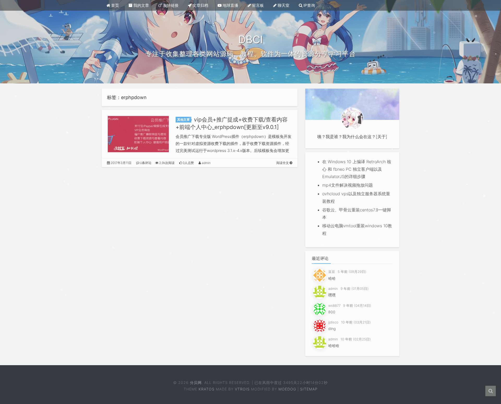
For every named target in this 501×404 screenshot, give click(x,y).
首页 (114, 5)
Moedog (287, 389)
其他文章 (183, 119)
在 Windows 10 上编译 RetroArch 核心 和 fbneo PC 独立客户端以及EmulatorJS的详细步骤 (356, 169)
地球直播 (230, 5)
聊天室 (283, 5)
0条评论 (145, 163)
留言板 (257, 5)
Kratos (206, 389)
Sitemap (309, 389)
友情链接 (170, 5)
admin (206, 163)
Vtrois (242, 389)
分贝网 (196, 382)
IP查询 (308, 5)
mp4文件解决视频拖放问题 (347, 185)
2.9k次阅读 (166, 163)
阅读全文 (283, 163)
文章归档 (200, 5)
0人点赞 (188, 163)
